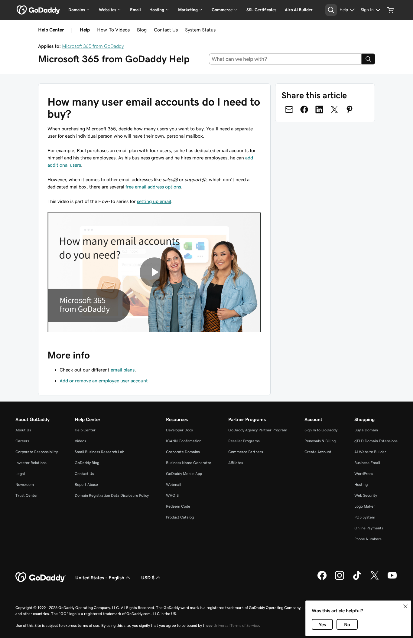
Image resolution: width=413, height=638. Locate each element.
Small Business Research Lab (99, 452)
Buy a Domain (366, 430)
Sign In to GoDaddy (320, 430)
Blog (142, 29)
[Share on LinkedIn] (319, 109)
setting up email (154, 201)
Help (85, 29)
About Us (23, 430)
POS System (364, 517)
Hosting (361, 484)
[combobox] (285, 59)
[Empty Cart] (390, 10)
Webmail (173, 484)
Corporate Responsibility (36, 452)
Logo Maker (364, 506)
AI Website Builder (370, 452)
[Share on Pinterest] (349, 109)
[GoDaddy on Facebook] (322, 579)
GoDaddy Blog (87, 463)
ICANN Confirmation (183, 441)
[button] (405, 606)
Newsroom (24, 484)
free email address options (153, 186)
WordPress (363, 474)
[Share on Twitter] (334, 109)
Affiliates (235, 463)
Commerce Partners (245, 452)
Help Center (85, 430)
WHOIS (172, 495)
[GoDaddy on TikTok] (357, 579)
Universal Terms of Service (236, 625)
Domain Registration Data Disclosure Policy (112, 495)
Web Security (365, 495)
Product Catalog (180, 517)
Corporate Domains (183, 452)
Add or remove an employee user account (104, 380)
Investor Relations (31, 463)
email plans (123, 369)
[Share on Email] (289, 109)
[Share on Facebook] (304, 109)
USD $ (147, 577)
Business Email (367, 463)
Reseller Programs (244, 441)
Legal (20, 474)
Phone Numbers (368, 539)
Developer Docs (179, 430)
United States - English (99, 577)
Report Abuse (86, 484)
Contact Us (166, 29)
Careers (22, 441)
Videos (80, 441)
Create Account (317, 452)
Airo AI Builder (299, 10)
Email (135, 10)
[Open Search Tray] (331, 10)
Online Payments (368, 528)
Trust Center (26, 495)
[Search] (368, 59)
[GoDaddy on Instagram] (339, 579)
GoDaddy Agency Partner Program (257, 430)
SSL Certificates (261, 10)
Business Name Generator (188, 463)
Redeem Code (178, 506)
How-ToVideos (113, 29)
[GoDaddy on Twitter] (374, 579)
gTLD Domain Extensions (376, 441)
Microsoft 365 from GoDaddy (93, 46)
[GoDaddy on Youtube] (392, 579)
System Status (200, 29)
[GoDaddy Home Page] (40, 577)
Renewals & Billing (320, 441)
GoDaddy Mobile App (184, 474)
